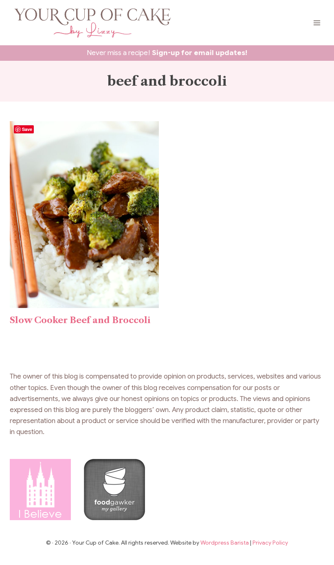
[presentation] (84, 214)
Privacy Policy (270, 542)
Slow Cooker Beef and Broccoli (80, 320)
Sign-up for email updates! (199, 53)
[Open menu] (316, 22)
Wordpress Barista (225, 542)
